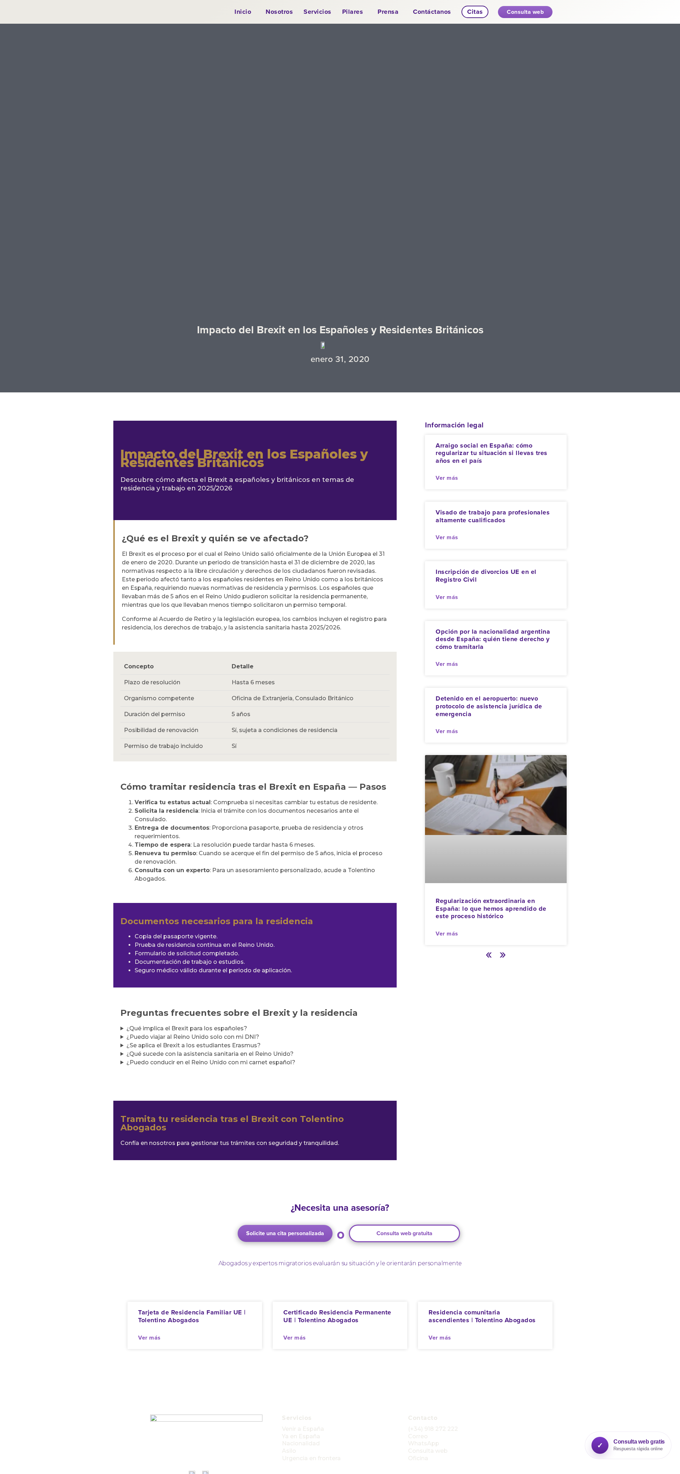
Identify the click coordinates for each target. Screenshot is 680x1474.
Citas (475, 11)
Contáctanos (432, 11)
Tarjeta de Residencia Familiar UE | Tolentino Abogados (192, 1316)
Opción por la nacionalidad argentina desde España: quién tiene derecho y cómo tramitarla (493, 639)
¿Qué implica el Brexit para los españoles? (186, 1028)
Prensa (388, 11)
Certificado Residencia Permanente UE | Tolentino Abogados (337, 1316)
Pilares (352, 11)
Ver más (447, 478)
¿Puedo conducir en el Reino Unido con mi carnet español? (210, 1062)
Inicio (242, 11)
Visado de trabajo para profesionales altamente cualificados (493, 516)
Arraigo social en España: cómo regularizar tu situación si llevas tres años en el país (492, 453)
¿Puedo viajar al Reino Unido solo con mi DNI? (192, 1036)
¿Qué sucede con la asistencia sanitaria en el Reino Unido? (210, 1053)
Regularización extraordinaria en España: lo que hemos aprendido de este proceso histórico (491, 908)
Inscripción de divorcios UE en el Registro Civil (486, 575)
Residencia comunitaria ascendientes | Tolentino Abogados (482, 1316)
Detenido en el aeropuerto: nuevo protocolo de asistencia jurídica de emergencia (489, 706)
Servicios (318, 11)
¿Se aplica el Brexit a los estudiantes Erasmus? (193, 1045)
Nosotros (279, 11)
